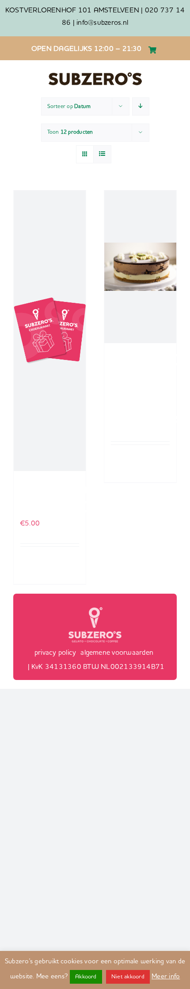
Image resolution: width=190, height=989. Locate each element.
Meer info (166, 977)
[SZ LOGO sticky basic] (95, 74)
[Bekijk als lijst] (102, 154)
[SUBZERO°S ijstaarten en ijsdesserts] (140, 266)
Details (70, 557)
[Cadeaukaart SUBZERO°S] (50, 330)
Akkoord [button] (86, 977)
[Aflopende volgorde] (140, 106)
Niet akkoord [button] (127, 977)
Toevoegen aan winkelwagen (38, 565)
